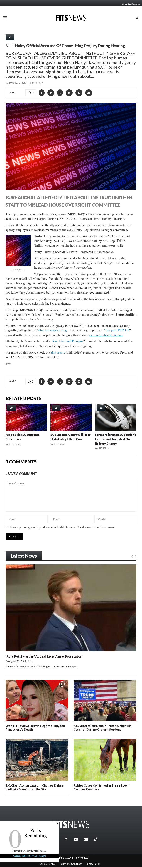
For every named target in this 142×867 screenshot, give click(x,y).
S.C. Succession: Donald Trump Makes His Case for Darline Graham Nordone (102, 727)
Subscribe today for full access (29, 851)
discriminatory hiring (52, 330)
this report (58, 352)
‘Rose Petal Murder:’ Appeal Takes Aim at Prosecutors (44, 656)
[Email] (88, 839)
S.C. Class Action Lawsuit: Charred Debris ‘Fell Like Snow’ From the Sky (35, 787)
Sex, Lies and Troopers (68, 341)
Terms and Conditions (71, 864)
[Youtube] (78, 839)
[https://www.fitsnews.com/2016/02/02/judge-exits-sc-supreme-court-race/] (26, 417)
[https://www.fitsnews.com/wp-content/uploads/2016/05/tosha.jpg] (18, 250)
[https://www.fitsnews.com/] (71, 824)
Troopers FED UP (117, 330)
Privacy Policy (93, 864)
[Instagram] (68, 839)
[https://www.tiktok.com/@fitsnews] (96, 839)
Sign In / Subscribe (131, 3)
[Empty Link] (132, 556)
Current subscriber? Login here (29, 855)
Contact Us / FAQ (47, 864)
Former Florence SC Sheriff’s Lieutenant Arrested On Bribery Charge (115, 439)
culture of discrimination (106, 334)
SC (10, 37)
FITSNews (14, 83)
